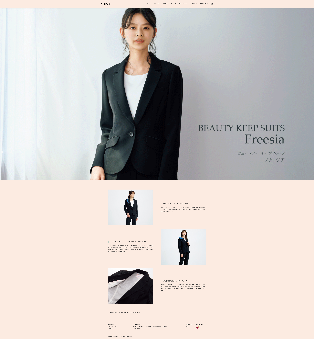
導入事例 (165, 4)
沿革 (116, 326)
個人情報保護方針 (157, 326)
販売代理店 (148, 326)
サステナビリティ (183, 4)
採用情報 (165, 326)
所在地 (110, 328)
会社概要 (111, 326)
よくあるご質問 (136, 328)
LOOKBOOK (113, 312)
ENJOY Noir (120, 312)
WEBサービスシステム (138, 326)
